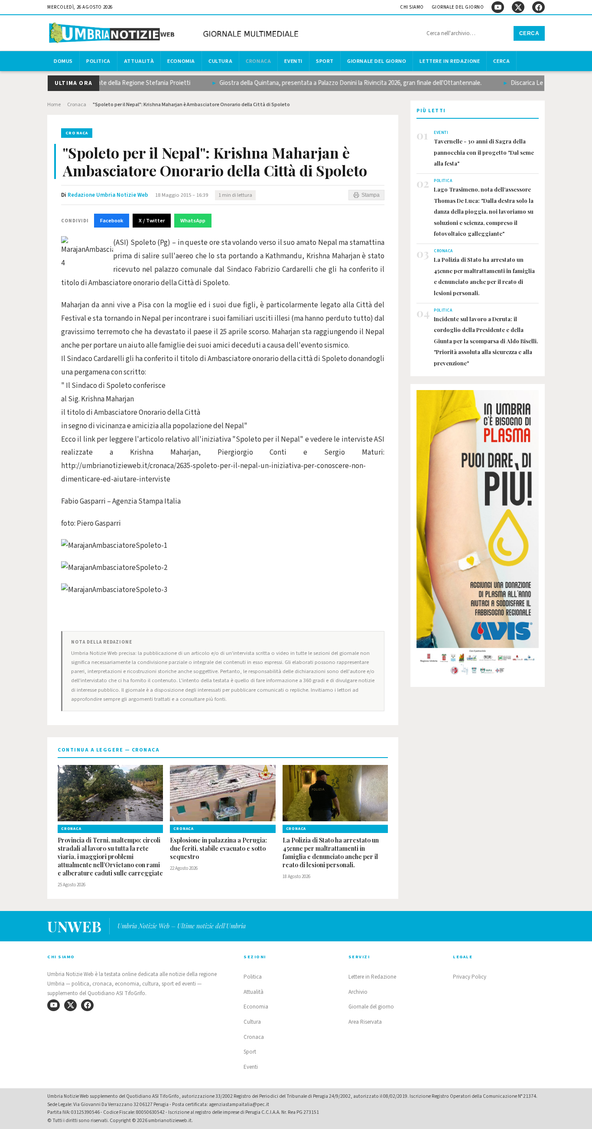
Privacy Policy (469, 977)
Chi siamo (412, 7)
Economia (181, 61)
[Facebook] (538, 7)
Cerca (529, 33)
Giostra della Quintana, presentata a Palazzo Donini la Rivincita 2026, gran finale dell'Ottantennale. (336, 83)
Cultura (220, 61)
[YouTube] (497, 7)
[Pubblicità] (477, 535)
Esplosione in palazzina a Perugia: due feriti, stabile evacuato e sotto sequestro (218, 848)
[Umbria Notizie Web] (175, 34)
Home (54, 104)
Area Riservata (365, 1022)
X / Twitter (152, 220)
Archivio (358, 992)
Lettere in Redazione (450, 61)
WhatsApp (192, 220)
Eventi (293, 61)
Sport (325, 61)
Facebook (111, 220)
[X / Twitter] (518, 7)
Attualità (139, 61)
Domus (63, 61)
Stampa (370, 195)
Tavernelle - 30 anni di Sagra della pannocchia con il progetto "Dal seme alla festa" (484, 152)
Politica (98, 61)
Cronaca (258, 61)
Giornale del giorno (458, 7)
